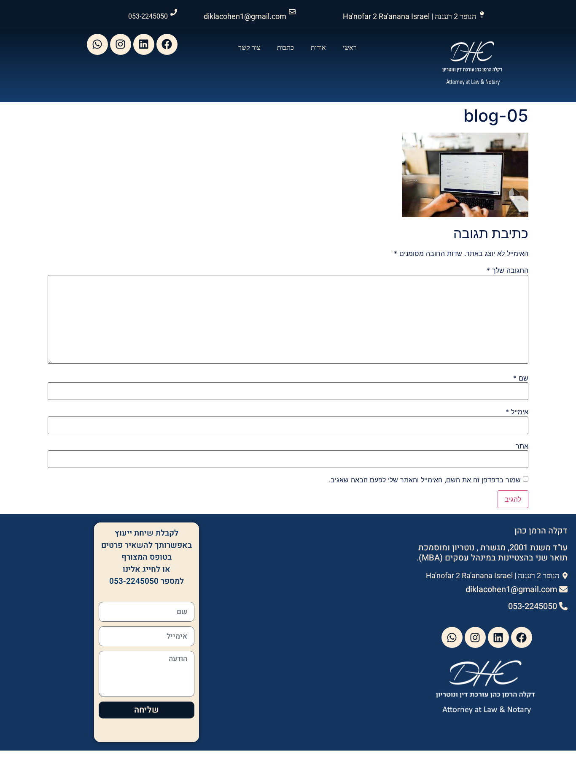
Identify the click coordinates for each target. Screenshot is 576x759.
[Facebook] (167, 44)
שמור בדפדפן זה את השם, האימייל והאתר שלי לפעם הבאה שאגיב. (425, 479)
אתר (522, 446)
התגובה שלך (507, 270)
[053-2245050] (173, 12)
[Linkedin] (143, 44)
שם (520, 378)
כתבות (285, 48)
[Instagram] (120, 44)
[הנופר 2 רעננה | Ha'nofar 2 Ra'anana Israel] (482, 14)
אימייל (517, 411)
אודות (318, 48)
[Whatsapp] (97, 44)
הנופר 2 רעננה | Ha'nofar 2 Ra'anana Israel (409, 16)
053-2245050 (148, 16)
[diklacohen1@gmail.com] (292, 11)
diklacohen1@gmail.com (245, 16)
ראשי (350, 48)
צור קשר (249, 48)
